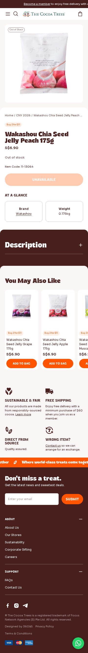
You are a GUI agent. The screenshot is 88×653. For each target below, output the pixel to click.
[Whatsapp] (78, 643)
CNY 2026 (23, 115)
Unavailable (44, 180)
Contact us (53, 445)
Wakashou (24, 213)
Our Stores (13, 535)
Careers (11, 557)
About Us (12, 527)
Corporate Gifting (18, 549)
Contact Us (13, 587)
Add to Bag (21, 363)
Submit (72, 499)
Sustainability (14, 542)
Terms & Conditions (18, 633)
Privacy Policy (44, 626)
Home (9, 115)
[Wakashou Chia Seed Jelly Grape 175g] (21, 307)
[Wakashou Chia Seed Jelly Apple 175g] (58, 307)
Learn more (23, 414)
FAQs (9, 580)
